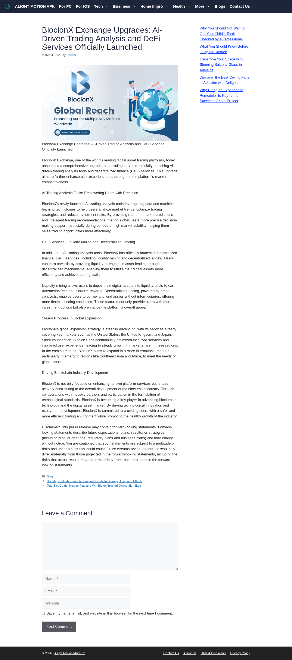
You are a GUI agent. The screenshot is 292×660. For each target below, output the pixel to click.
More (199, 6)
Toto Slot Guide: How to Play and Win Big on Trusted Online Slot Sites (94, 485)
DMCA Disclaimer (213, 653)
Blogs (220, 6)
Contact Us (240, 6)
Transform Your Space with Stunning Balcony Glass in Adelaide (221, 64)
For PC (65, 6)
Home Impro (151, 6)
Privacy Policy (240, 653)
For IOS (83, 6)
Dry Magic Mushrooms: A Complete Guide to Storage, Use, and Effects (94, 481)
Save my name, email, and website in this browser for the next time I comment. (109, 613)
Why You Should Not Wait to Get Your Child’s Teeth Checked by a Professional (222, 33)
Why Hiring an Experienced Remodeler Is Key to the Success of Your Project (221, 95)
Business (121, 6)
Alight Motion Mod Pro (70, 653)
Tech (98, 6)
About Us (189, 653)
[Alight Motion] (6, 6)
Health (179, 6)
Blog (50, 476)
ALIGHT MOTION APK (35, 6)
